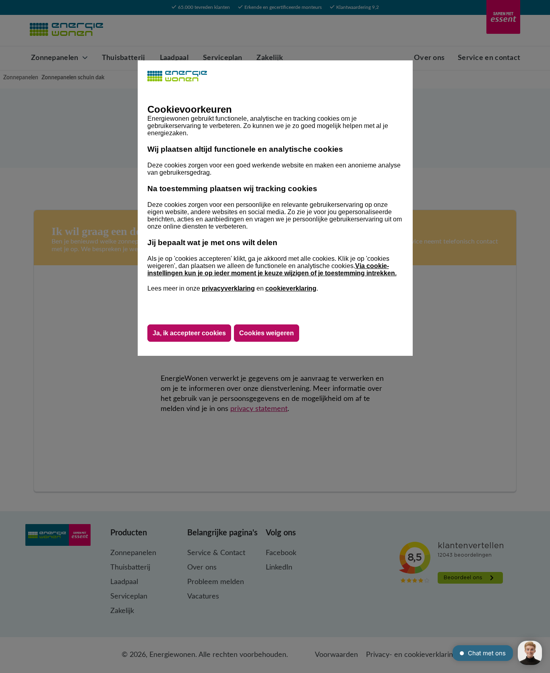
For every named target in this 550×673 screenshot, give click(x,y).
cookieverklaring (290, 288)
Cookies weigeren (266, 333)
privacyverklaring (228, 288)
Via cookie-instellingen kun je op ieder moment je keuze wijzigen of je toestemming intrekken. (272, 269)
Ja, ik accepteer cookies (189, 333)
